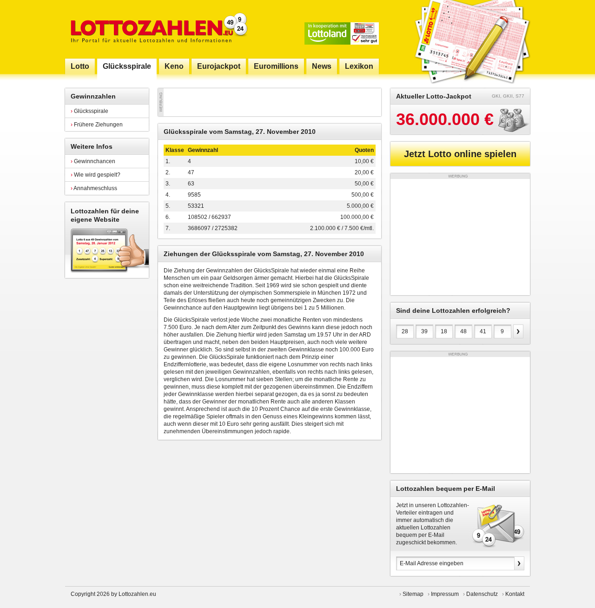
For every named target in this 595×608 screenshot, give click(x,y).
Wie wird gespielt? (95, 175)
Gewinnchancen (93, 161)
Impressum (445, 594)
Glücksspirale (89, 111)
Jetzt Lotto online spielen (460, 154)
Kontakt (514, 594)
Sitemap (413, 594)
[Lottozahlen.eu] (157, 29)
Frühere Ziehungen (97, 124)
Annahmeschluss (94, 188)
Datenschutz (482, 594)
